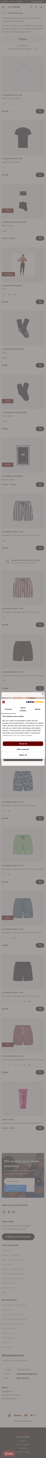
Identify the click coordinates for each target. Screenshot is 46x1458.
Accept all (23, 744)
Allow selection (23, 749)
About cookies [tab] (23, 709)
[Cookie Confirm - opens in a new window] (35, 701)
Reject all (23, 755)
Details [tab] (37, 709)
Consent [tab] (8, 709)
